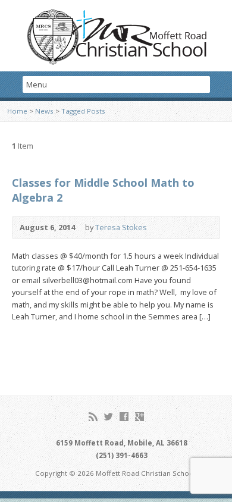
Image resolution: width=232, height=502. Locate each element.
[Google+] (139, 416)
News (44, 110)
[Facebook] (124, 416)
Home (17, 110)
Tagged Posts (83, 110)
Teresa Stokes (121, 227)
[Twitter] (108, 416)
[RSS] (93, 416)
